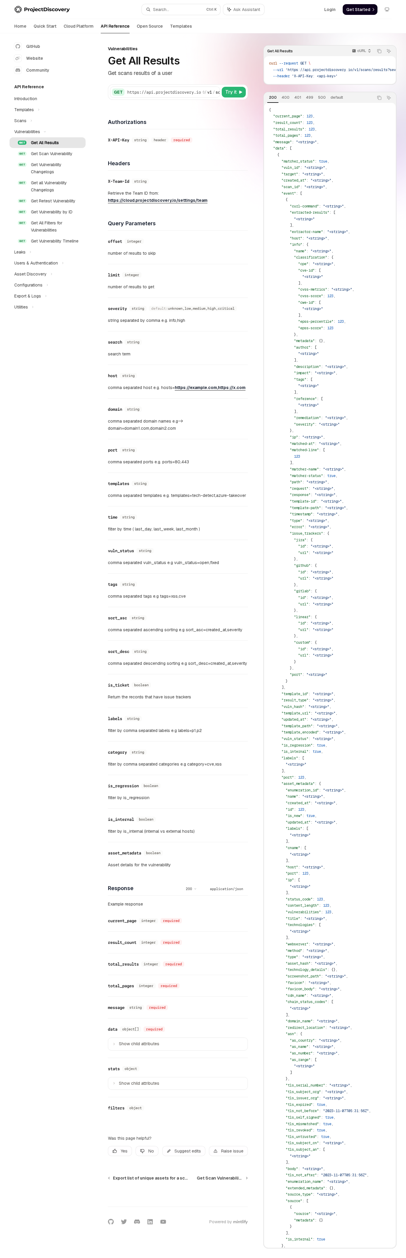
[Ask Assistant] (389, 51)
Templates (181, 26)
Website (34, 58)
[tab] (272, 97)
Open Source (150, 26)
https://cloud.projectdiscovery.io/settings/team (157, 200)
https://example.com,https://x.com (210, 387)
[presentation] (330, 70)
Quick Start (45, 26)
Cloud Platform (79, 26)
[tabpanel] (330, 675)
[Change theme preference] (387, 9)
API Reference (115, 26)
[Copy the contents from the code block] (379, 51)
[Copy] (214, 92)
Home (20, 26)
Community (37, 70)
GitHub (33, 46)
